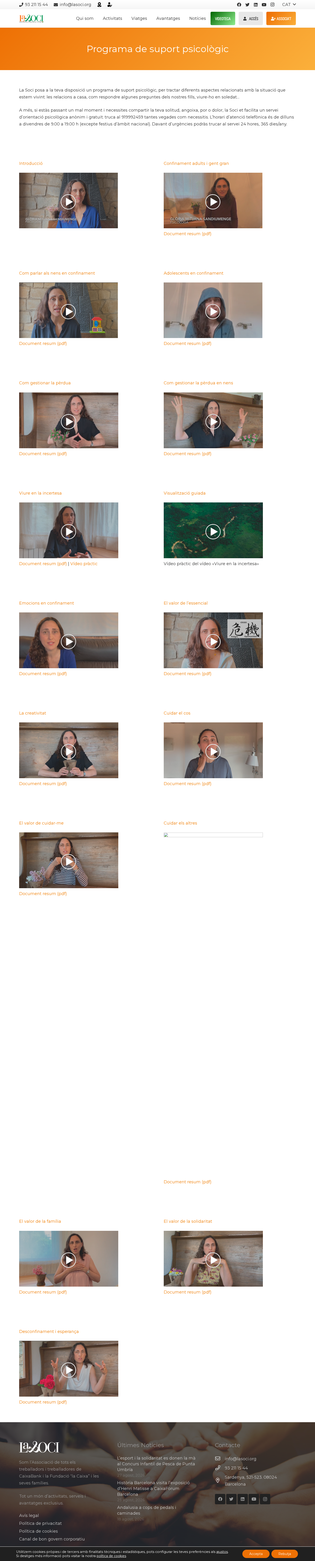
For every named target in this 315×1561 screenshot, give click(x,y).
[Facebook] (239, 4)
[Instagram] (272, 4)
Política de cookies (38, 1531)
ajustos (222, 1552)
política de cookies (111, 1556)
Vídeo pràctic (84, 563)
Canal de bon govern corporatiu (52, 1539)
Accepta (256, 1554)
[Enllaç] (99, 4)
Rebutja (284, 1554)
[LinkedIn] (256, 4)
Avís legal (29, 1515)
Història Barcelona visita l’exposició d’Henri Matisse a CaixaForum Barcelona (153, 1488)
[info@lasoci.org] (220, 1458)
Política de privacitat (40, 1523)
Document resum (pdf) (187, 233)
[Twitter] (247, 4)
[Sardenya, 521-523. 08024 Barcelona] (220, 1480)
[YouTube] (264, 4)
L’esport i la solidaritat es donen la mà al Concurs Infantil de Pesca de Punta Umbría (156, 1464)
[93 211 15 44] (220, 1468)
